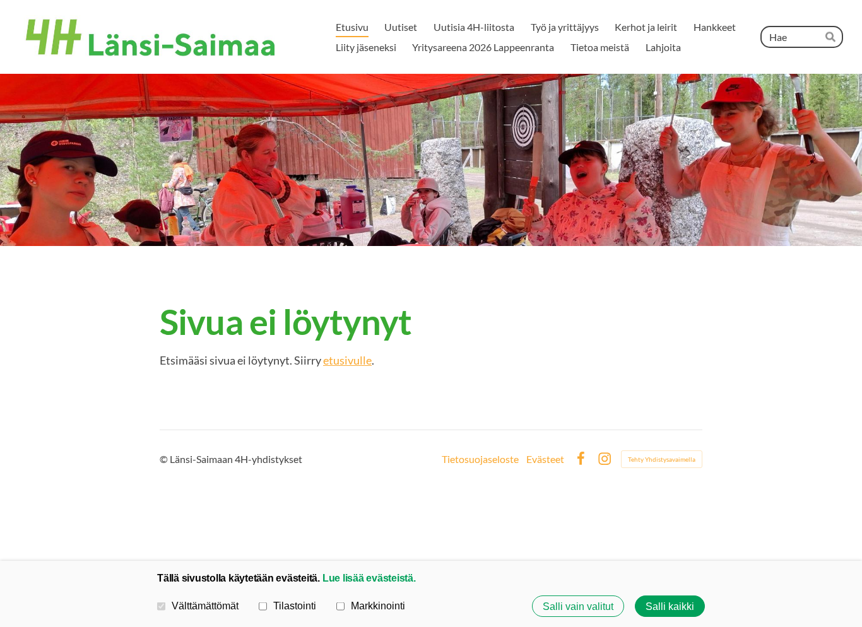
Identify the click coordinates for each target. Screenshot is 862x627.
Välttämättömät (205, 605)
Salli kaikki (670, 606)
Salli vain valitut (578, 606)
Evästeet (545, 459)
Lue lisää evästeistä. (369, 577)
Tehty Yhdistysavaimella (661, 459)
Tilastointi (294, 605)
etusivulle (347, 360)
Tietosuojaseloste (480, 459)
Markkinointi (378, 605)
